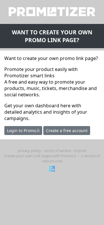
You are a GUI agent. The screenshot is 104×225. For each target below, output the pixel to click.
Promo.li (68, 155)
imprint (80, 150)
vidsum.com (52, 161)
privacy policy (29, 150)
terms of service (57, 150)
